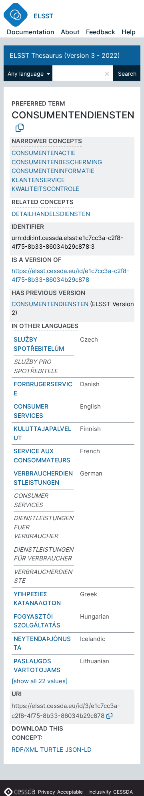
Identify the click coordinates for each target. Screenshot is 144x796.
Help (129, 32)
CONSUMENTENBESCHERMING (57, 162)
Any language (26, 73)
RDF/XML (25, 749)
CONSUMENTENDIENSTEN (50, 304)
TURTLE (51, 749)
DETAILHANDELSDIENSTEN (51, 214)
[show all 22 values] (40, 681)
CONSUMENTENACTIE (44, 153)
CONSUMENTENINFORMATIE (53, 171)
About (70, 32)
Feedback (100, 32)
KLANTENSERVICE (38, 180)
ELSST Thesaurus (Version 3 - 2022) (65, 55)
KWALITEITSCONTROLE (45, 189)
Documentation (30, 32)
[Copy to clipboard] (20, 128)
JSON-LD (78, 749)
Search (127, 73)
